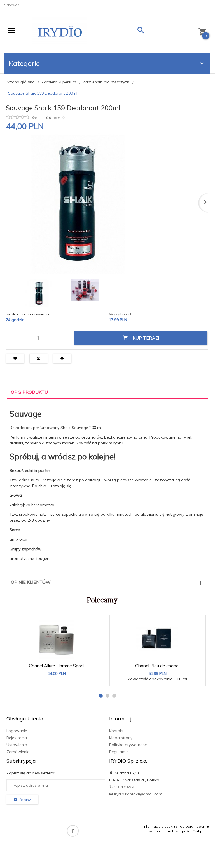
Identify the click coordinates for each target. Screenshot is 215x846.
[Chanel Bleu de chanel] (157, 639)
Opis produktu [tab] (29, 392)
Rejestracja (16, 737)
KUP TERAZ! (146, 338)
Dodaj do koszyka (58, 679)
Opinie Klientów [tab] (31, 582)
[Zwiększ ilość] (65, 338)
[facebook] (73, 831)
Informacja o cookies (160, 826)
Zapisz (24, 799)
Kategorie (24, 63)
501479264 (123, 787)
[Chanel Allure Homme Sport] (56, 639)
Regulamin (119, 751)
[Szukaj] (141, 31)
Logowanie (16, 730)
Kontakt (116, 730)
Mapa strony (120, 737)
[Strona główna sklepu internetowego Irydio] (59, 31)
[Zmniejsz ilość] (10, 338)
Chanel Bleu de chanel (157, 665)
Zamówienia (18, 751)
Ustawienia (16, 744)
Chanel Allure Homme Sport (56, 665)
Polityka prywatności (128, 744)
